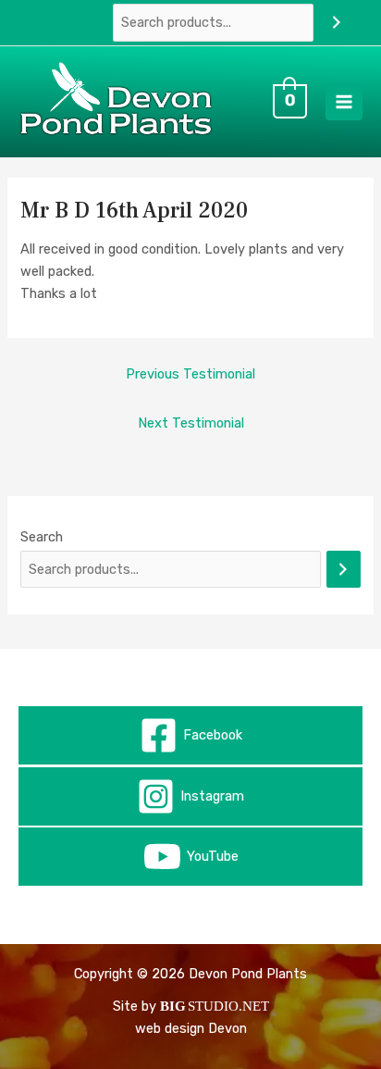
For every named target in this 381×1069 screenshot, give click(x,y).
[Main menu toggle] (344, 101)
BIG (173, 1006)
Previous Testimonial (190, 374)
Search (41, 536)
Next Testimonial (191, 423)
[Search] (336, 22)
